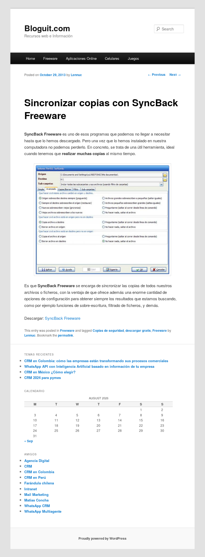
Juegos (133, 58)
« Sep (28, 441)
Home (30, 58)
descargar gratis (138, 330)
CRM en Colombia (39, 471)
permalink (65, 335)
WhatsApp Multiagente (42, 511)
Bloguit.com (47, 28)
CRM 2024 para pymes (42, 377)
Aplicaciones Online (81, 58)
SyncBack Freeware (62, 318)
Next (175, 74)
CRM (28, 466)
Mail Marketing (36, 494)
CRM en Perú (35, 477)
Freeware (50, 58)
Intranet (30, 488)
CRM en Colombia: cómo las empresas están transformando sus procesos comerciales (96, 360)
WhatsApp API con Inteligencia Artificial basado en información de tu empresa (89, 366)
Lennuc (76, 74)
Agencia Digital (36, 460)
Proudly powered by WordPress (102, 538)
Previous (156, 74)
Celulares (112, 58)
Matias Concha (36, 500)
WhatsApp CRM (37, 505)
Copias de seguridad (108, 330)
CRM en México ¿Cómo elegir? (50, 371)
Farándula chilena (39, 482)
